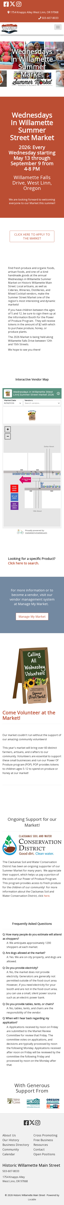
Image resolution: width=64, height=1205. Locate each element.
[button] (58, 27)
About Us (9, 1135)
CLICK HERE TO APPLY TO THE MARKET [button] (32, 236)
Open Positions (44, 1154)
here (47, 896)
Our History (10, 1140)
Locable (32, 1199)
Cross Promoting (45, 1135)
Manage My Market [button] (32, 616)
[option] (12, 1101)
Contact (39, 1149)
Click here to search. (23, 563)
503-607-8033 (50, 18)
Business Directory (15, 1145)
